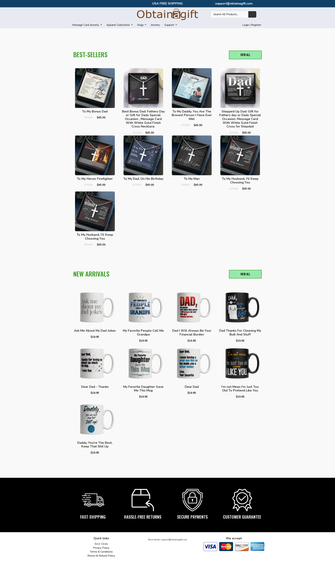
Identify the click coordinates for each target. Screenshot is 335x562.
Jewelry (155, 25)
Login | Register (251, 25)
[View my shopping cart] (261, 14)
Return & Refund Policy (101, 555)
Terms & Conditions (101, 551)
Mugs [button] (140, 25)
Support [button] (170, 25)
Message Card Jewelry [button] (86, 25)
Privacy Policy (101, 548)
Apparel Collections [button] (118, 25)
